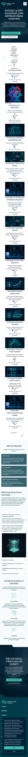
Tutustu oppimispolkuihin (9, 36)
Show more (14, 432)
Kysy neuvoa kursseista (14, 679)
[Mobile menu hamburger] (25, 3)
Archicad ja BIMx (14, 70)
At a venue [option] (14, 59)
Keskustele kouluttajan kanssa (10, 33)
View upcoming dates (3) (15, 121)
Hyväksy (14, 747)
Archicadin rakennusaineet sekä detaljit (15, 413)
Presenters (14, 62)
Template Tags (14, 61)
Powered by (22, 434)
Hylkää (14, 751)
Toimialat (3, 715)
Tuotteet (3, 706)
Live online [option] (14, 56)
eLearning (14, 81)
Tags (14, 64)
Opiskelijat (4, 710)
